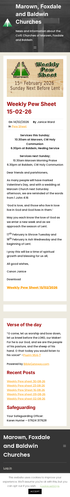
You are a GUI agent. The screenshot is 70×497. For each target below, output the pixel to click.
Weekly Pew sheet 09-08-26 (26, 394)
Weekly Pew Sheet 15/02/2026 (32, 287)
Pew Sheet (19, 126)
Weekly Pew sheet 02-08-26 (26, 398)
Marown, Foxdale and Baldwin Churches (38, 14)
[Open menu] (35, 47)
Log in (7, 468)
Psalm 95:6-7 (32, 355)
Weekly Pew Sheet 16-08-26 (26, 390)
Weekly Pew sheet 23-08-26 (26, 385)
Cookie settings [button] (49, 485)
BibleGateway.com (36, 364)
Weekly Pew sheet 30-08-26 (26, 381)
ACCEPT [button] (35, 491)
